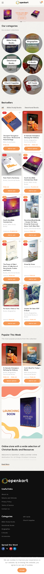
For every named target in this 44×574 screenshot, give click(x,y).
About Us (5, 494)
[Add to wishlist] (19, 113)
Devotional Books (30, 142)
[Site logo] (22, 2)
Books (26, 140)
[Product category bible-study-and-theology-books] (11, 43)
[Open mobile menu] (3, 3)
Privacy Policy (6, 502)
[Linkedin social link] (14, 548)
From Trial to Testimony (11, 178)
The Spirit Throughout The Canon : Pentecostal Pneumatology (11, 138)
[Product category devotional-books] (11, 63)
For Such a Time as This (11, 308)
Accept (22, 570)
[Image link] (15, 481)
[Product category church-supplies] (11, 85)
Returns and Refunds (9, 498)
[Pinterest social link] (10, 548)
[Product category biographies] (32, 43)
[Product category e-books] (32, 64)
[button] (2, 14)
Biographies (33, 140)
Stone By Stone (29, 264)
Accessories (6, 536)
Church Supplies (29, 520)
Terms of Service (8, 505)
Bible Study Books (9, 142)
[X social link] (7, 548)
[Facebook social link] (3, 548)
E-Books (5, 533)
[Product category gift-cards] (32, 85)
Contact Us (6, 509)
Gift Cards (26, 517)
